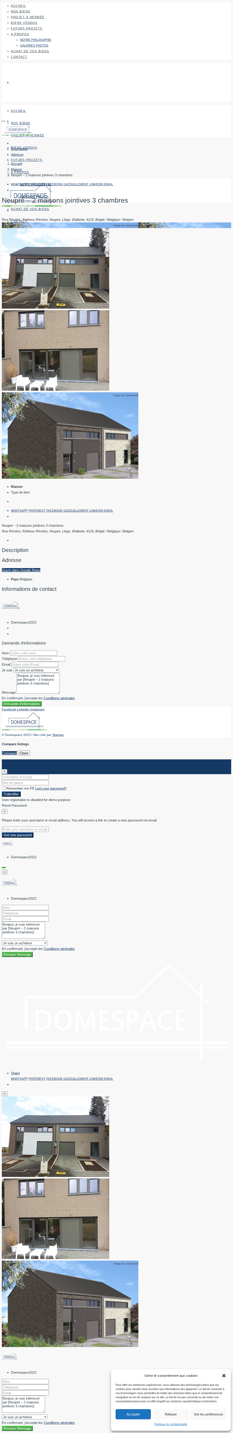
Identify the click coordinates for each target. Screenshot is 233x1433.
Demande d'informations (22, 704)
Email (108, 184)
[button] (224, 1375)
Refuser (171, 1414)
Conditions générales (59, 698)
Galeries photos (34, 45)
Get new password (18, 835)
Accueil (18, 6)
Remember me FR (20, 788)
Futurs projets (26, 28)
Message (9, 692)
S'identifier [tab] (18, 762)
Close (24, 753)
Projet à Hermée (28, 17)
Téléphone (9, 659)
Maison (16, 169)
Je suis (7, 670)
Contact (19, 57)
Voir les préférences (208, 1414)
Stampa (57, 735)
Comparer (9, 753)
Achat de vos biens (30, 51)
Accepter (133, 1414)
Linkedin (96, 184)
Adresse (17, 154)
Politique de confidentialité (170, 1424)
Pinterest (36, 184)
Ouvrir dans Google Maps (21, 570)
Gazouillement (76, 184)
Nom (5, 653)
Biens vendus (24, 23)
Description (19, 149)
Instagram (37, 709)
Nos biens (20, 11)
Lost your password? (50, 788)
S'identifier (11, 794)
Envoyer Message (17, 954)
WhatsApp (19, 184)
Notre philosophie (35, 40)
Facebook (54, 184)
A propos (20, 34)
